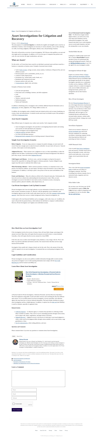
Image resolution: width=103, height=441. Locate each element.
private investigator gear (75, 131)
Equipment (83, 4)
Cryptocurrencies (19, 83)
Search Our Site (43, 430)
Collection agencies (20, 132)
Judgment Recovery (36, 155)
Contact (60, 430)
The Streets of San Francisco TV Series (21, 361)
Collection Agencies (20, 311)
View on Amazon (59, 289)
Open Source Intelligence (83, 148)
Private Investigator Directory (81, 103)
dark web (54, 302)
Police (29, 4)
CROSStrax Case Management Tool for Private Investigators (26, 363)
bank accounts (23, 70)
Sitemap (50, 430)
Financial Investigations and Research (21, 358)
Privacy (66, 430)
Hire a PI (63, 4)
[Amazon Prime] (60, 286)
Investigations (40, 4)
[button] (92, 4)
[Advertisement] (51, 18)
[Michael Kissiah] (15, 344)
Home (23, 4)
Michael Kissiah (23, 339)
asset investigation (17, 360)
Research (53, 4)
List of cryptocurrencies (21, 323)
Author (13, 336)
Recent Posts (19, 336)
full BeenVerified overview (78, 63)
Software (73, 4)
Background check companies (23, 136)
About (55, 430)
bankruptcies (15, 107)
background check (23, 115)
